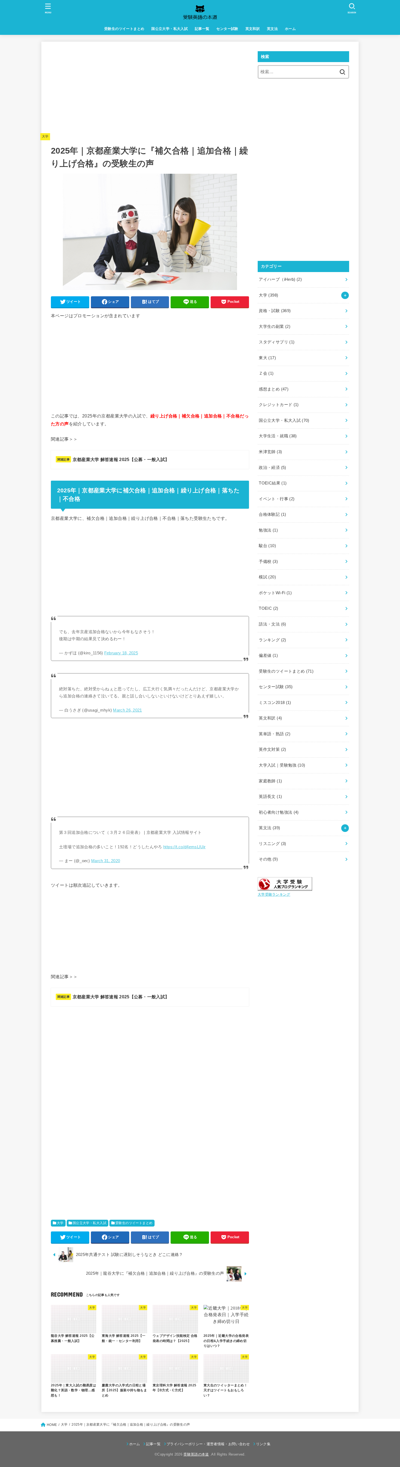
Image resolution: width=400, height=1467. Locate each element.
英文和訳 (252, 29)
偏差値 (268, 655)
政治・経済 (272, 467)
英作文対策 (272, 749)
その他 (268, 859)
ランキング (272, 640)
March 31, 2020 (105, 861)
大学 (45, 136)
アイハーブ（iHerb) (280, 279)
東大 (267, 358)
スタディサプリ (276, 342)
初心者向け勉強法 (279, 812)
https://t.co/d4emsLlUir (184, 847)
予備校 (268, 561)
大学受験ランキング (274, 894)
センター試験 (227, 29)
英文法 (272, 29)
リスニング (272, 843)
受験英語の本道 (196, 1454)
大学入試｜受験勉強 (282, 765)
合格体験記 (272, 514)
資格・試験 (275, 311)
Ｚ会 (266, 373)
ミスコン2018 (275, 702)
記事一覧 (202, 29)
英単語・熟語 (274, 734)
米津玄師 (270, 452)
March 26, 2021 (127, 710)
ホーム (290, 29)
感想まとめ (273, 389)
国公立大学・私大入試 (169, 29)
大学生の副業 (274, 326)
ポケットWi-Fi (275, 593)
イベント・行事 (276, 499)
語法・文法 (272, 624)
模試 (267, 577)
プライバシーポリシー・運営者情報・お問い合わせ (208, 1444)
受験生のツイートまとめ (124, 29)
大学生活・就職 (278, 436)
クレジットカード (279, 404)
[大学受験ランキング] (285, 887)
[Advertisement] (150, 89)
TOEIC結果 (273, 483)
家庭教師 (270, 781)
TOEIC (268, 608)
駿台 (267, 546)
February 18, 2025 (121, 653)
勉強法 (268, 530)
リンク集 (263, 1444)
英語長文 (270, 796)
